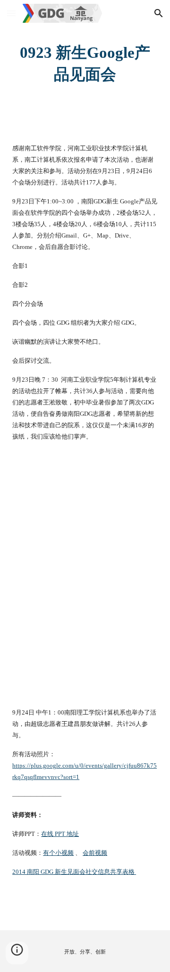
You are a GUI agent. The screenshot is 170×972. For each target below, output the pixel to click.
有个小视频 (58, 852)
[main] (85, 63)
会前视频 (95, 852)
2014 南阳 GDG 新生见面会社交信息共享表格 (74, 871)
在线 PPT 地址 (60, 833)
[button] (11, 13)
